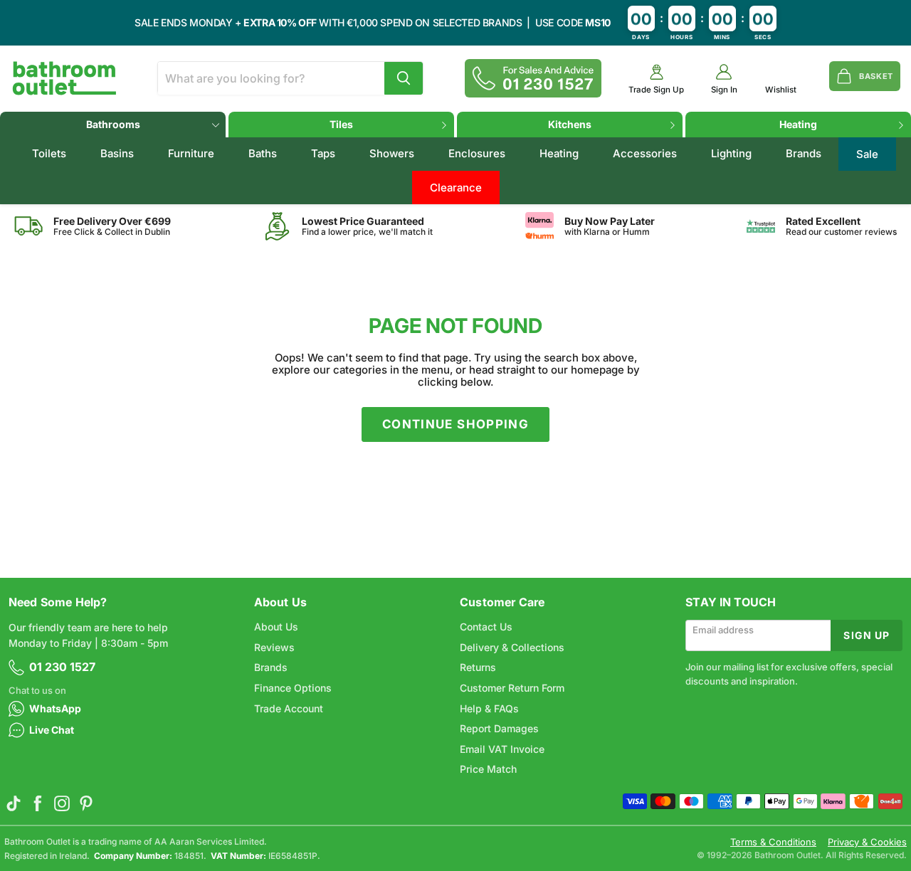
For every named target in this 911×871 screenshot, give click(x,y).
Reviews (274, 647)
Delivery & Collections (512, 647)
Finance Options (293, 688)
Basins (117, 153)
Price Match (488, 769)
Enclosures (476, 153)
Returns (478, 667)
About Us (276, 627)
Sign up (866, 635)
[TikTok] (13, 803)
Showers (391, 153)
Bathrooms (113, 124)
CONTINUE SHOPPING (455, 424)
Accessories (645, 153)
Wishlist (780, 90)
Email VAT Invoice (502, 749)
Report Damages (499, 728)
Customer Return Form (512, 688)
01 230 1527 (62, 667)
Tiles (341, 124)
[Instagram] (62, 803)
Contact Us (486, 627)
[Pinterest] (86, 803)
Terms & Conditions (773, 842)
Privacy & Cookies (867, 842)
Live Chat (51, 730)
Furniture (191, 153)
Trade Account (288, 708)
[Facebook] (38, 803)
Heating (798, 124)
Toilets (49, 153)
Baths (262, 153)
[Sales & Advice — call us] (533, 78)
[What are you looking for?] (403, 78)
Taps (323, 153)
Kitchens (569, 124)
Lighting (731, 153)
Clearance (456, 187)
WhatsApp (55, 708)
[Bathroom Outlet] (64, 78)
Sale (867, 154)
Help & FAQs (489, 708)
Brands (803, 153)
